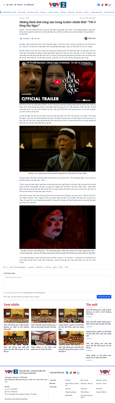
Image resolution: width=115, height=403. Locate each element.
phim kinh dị (39, 267)
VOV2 (66, 267)
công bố (30, 267)
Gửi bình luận (102, 297)
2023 (60, 267)
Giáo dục (43, 12)
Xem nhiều (53, 387)
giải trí (55, 267)
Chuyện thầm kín (101, 392)
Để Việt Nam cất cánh (9, 12)
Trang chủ (53, 380)
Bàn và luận (22, 12)
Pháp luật (71, 12)
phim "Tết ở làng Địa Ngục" (18, 267)
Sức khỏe (79, 12)
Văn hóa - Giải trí (53, 12)
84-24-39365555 (12, 389)
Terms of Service (39, 292)
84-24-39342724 (12, 391)
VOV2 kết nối (85, 392)
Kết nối (86, 12)
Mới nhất (52, 383)
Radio (11, 4)
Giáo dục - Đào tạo (87, 383)
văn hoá (48, 267)
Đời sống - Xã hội (33, 12)
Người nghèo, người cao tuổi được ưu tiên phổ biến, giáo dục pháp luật (98, 334)
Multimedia (30, 4)
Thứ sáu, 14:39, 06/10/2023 (88, 18)
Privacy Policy (29, 292)
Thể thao (63, 12)
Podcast (20, 4)
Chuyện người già (96, 12)
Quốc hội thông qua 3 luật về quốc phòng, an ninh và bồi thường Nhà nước (98, 312)
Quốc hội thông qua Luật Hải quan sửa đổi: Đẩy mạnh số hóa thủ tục (98, 346)
